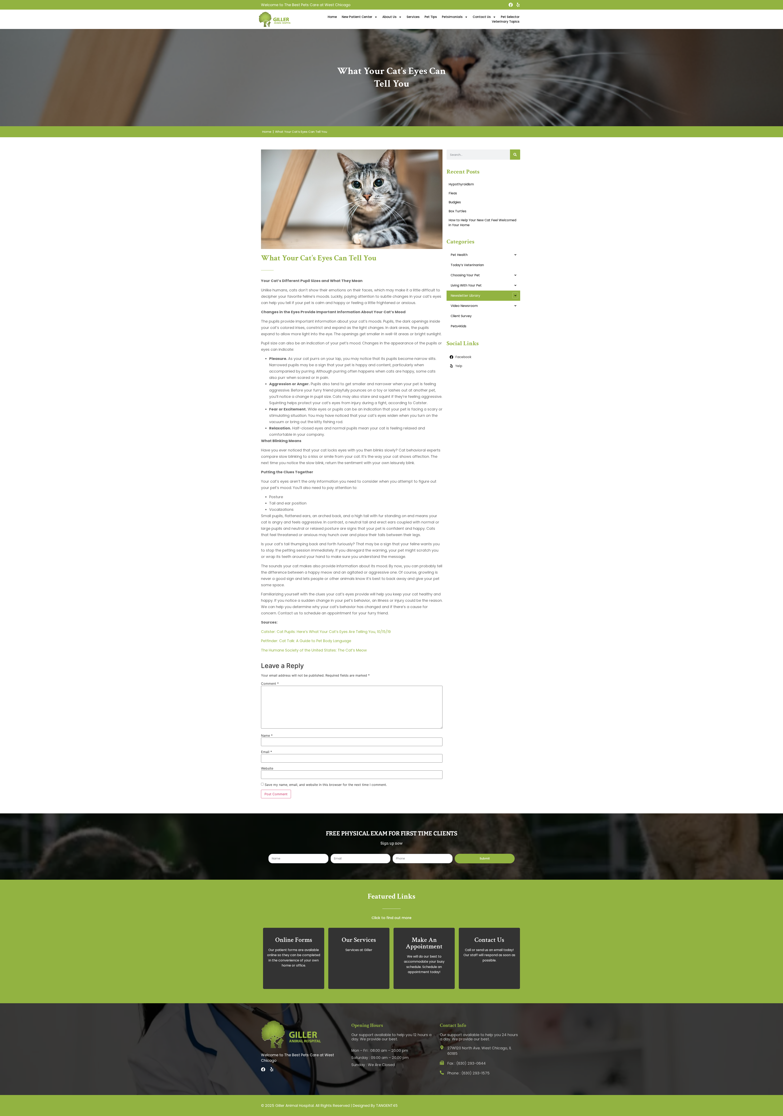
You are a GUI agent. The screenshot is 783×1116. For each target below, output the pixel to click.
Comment (270, 683)
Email (266, 751)
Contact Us (482, 17)
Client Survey (461, 316)
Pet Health (459, 254)
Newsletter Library (465, 295)
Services (413, 17)
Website (267, 768)
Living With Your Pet (466, 285)
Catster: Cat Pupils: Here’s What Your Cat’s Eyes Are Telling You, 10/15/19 (326, 631)
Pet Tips (431, 17)
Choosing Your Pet (465, 275)
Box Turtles (457, 211)
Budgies (455, 202)
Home (332, 17)
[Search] (515, 154)
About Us (389, 17)
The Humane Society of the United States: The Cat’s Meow (314, 650)
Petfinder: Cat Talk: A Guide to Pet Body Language (306, 640)
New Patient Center (357, 17)
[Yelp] (518, 5)
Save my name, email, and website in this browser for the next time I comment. (326, 784)
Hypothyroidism (461, 184)
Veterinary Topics (506, 21)
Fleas (453, 193)
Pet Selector (510, 17)
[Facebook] (511, 5)
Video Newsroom (464, 305)
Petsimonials (452, 17)
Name (267, 735)
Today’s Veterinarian (467, 265)
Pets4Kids (458, 326)
